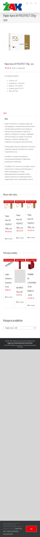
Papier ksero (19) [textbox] (19, 328)
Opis (5, 113)
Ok (31, 529)
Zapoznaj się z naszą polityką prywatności (12, 531)
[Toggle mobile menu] (36, 3)
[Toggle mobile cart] (27, 3)
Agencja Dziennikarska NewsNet (20, 343)
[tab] (20, 113)
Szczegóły (10, 239)
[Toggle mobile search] (31, 3)
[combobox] (20, 327)
